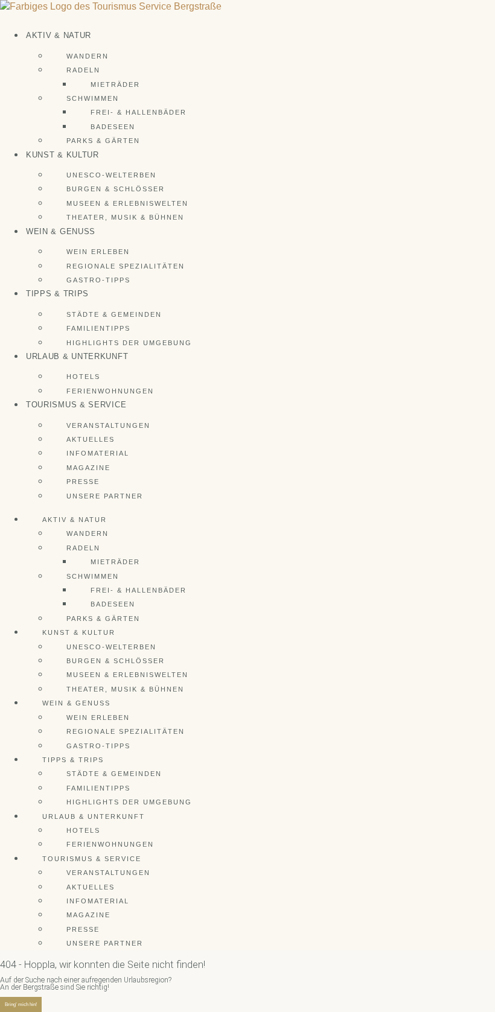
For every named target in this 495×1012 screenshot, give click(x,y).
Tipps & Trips (57, 293)
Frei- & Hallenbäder (139, 112)
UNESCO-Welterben (111, 175)
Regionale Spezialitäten (125, 266)
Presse (83, 481)
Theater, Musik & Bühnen (125, 217)
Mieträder (115, 84)
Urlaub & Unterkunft (77, 356)
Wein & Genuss (60, 231)
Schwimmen (92, 98)
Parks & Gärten (103, 140)
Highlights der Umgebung (129, 342)
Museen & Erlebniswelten (127, 203)
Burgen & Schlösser (115, 189)
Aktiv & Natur (58, 35)
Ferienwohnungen (110, 391)
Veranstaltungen (108, 425)
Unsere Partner (104, 496)
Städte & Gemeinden (114, 314)
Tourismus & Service (76, 404)
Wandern (87, 56)
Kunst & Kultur (62, 154)
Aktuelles (90, 439)
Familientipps (98, 328)
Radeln (83, 70)
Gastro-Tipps (98, 280)
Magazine (88, 467)
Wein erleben (98, 251)
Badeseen (113, 126)
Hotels (83, 376)
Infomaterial (97, 453)
